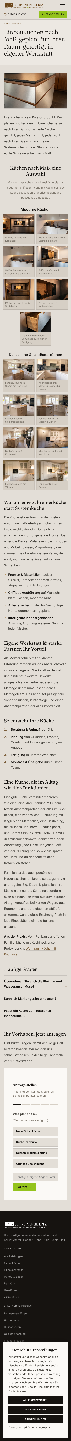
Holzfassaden (12, 1327)
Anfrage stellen (53, 14)
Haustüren (10, 1290)
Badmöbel (10, 1283)
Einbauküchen (12, 1263)
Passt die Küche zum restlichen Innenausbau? (27, 1013)
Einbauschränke (13, 1269)
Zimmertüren (12, 1297)
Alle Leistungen (13, 1256)
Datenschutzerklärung (21, 1427)
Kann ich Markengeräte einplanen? (30, 999)
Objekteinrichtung (15, 1333)
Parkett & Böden (14, 1276)
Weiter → (24, 1187)
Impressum (44, 1427)
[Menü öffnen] (62, 5)
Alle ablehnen (35, 1409)
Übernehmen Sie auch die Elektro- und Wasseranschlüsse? (33, 983)
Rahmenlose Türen (15, 1313)
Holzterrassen (12, 1320)
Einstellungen (35, 1419)
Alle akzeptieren (35, 1400)
